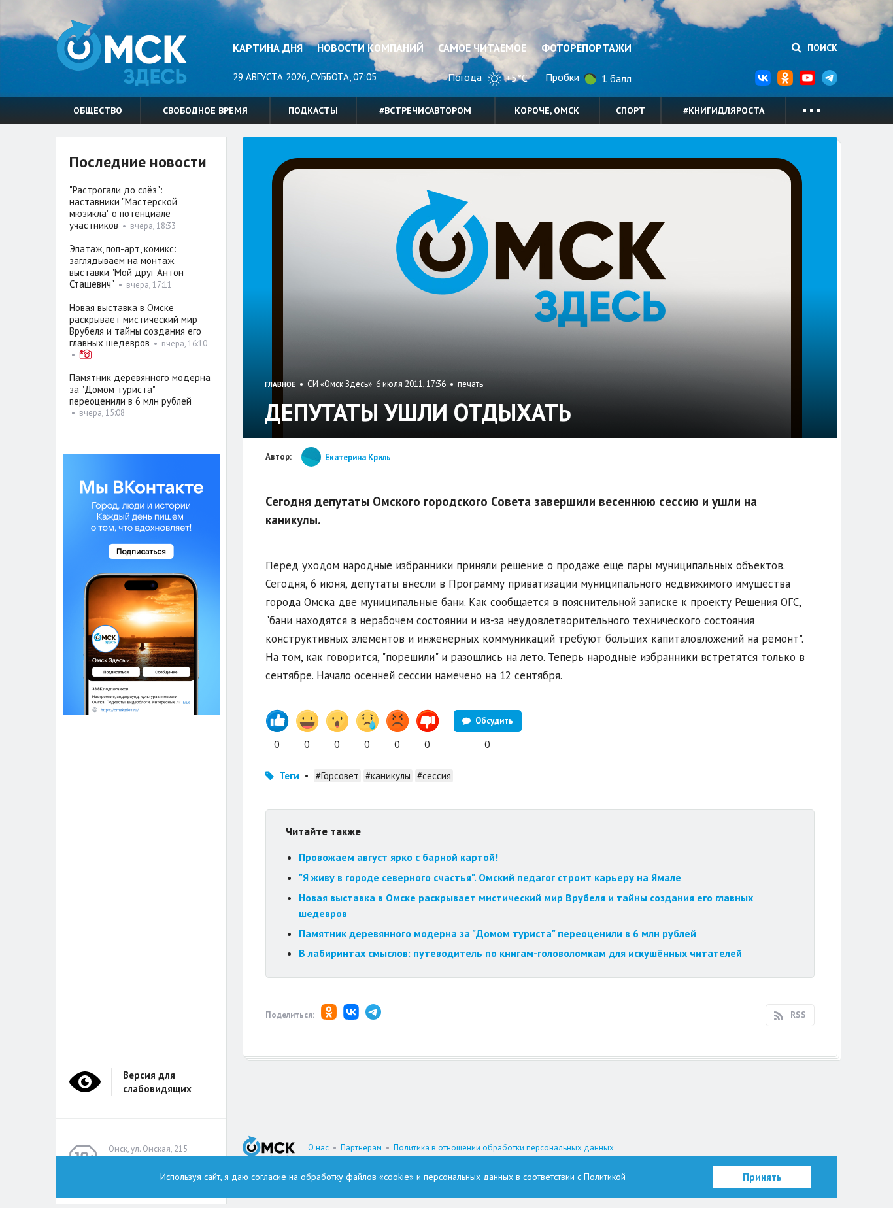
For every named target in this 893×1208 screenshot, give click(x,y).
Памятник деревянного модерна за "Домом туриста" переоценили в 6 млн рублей (497, 933)
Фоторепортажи (586, 47)
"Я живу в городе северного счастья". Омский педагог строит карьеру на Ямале (490, 877)
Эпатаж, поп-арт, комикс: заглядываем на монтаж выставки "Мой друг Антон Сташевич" (126, 266)
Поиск (821, 48)
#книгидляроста (723, 110)
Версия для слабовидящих (157, 1082)
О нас (318, 1147)
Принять (762, 1177)
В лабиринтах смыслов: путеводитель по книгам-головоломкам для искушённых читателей (520, 953)
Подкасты (313, 110)
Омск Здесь (121, 53)
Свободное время (205, 110)
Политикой (605, 1177)
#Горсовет (337, 775)
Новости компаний (370, 47)
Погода (465, 77)
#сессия (434, 775)
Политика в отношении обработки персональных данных (504, 1147)
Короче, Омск (546, 110)
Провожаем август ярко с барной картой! (398, 857)
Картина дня (268, 47)
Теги (289, 775)
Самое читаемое (482, 47)
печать (470, 384)
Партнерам (361, 1147)
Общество (97, 110)
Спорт (630, 110)
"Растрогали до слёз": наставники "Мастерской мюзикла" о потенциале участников (123, 207)
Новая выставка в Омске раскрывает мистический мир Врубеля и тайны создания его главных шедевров (135, 325)
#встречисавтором (425, 110)
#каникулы (388, 775)
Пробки (562, 77)
